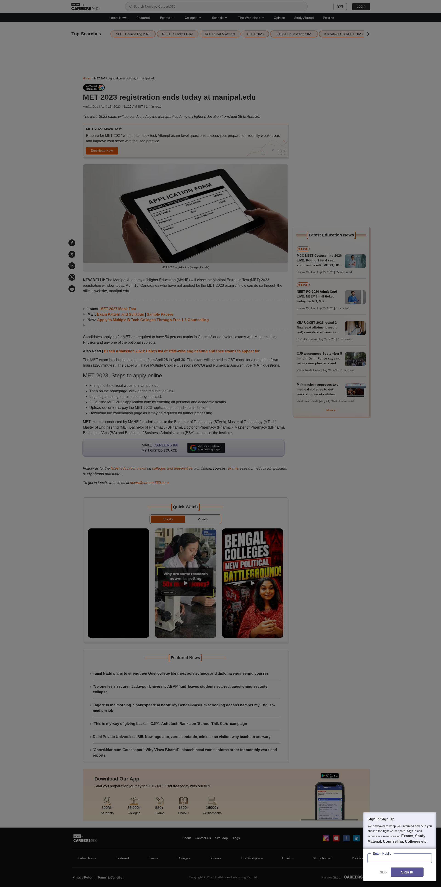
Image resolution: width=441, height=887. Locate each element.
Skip (383, 872)
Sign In (407, 872)
